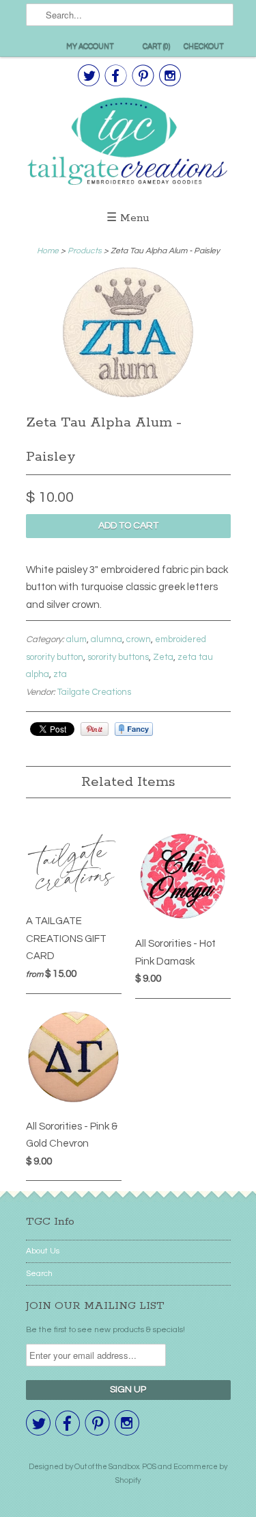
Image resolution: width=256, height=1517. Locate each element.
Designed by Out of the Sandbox (84, 1466)
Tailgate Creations (94, 692)
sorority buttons (118, 657)
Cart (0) (156, 46)
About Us (42, 1251)
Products (85, 250)
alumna (106, 639)
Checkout (204, 46)
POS (149, 1466)
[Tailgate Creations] (128, 143)
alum (76, 639)
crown (138, 639)
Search (39, 1273)
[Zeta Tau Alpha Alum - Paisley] (128, 397)
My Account (90, 46)
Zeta (163, 657)
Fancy (134, 729)
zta (60, 674)
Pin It (95, 729)
